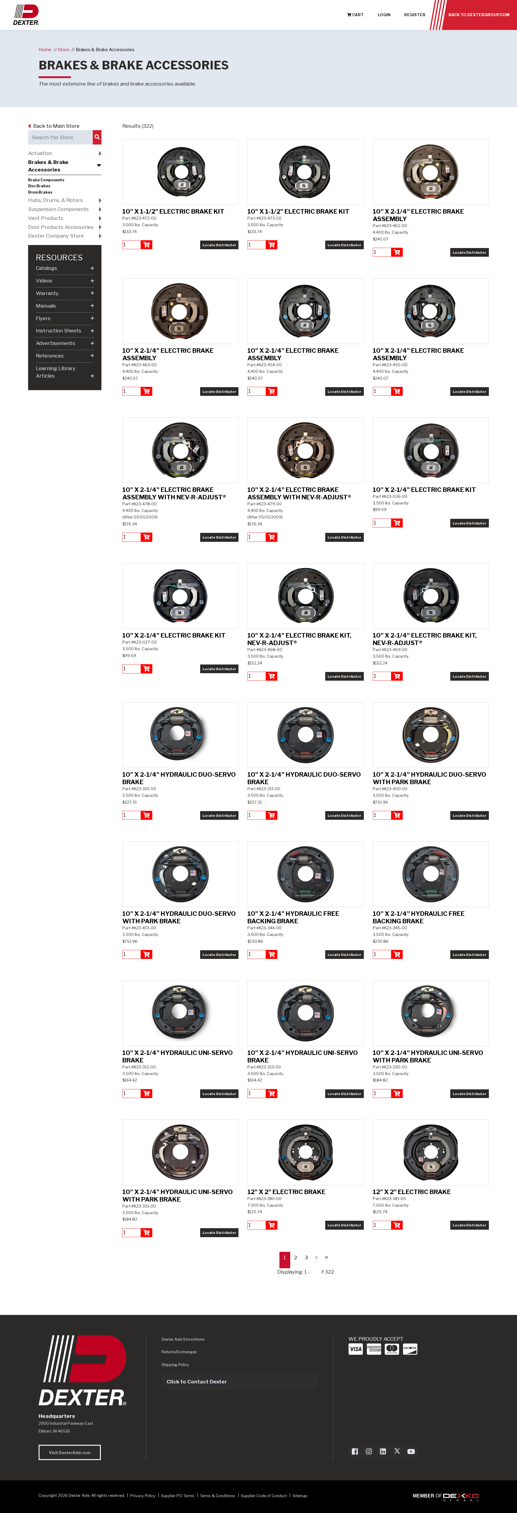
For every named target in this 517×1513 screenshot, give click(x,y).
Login (384, 15)
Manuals (46, 306)
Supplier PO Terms (177, 1495)
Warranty (47, 293)
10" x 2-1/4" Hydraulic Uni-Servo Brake (177, 1056)
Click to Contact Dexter (197, 1382)
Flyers (43, 318)
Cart (357, 15)
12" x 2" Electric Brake (286, 1192)
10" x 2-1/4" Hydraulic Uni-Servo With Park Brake (428, 1056)
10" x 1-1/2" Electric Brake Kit (173, 211)
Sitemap (300, 1495)
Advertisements (55, 343)
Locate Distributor (219, 245)
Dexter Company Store (56, 236)
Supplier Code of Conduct (264, 1495)
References (50, 356)
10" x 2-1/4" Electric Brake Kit (424, 489)
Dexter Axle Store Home (183, 1339)
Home (45, 49)
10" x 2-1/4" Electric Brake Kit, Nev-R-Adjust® (299, 639)
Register (414, 15)
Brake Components (46, 180)
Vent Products (45, 218)
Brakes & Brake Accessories (105, 49)
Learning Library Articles (55, 372)
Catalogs (46, 268)
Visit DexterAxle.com (69, 1452)
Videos (44, 281)
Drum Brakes (40, 192)
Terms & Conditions (217, 1495)
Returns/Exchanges (179, 1352)
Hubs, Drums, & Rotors (55, 200)
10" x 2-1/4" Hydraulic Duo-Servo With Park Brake (429, 778)
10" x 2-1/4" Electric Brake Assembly (418, 215)
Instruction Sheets (58, 331)
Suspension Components (58, 209)
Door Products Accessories (61, 227)
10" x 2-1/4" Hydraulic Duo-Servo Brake (179, 778)
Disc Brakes (39, 186)
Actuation (40, 153)
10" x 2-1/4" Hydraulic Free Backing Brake (293, 917)
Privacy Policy (143, 1495)
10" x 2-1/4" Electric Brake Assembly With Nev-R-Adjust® (174, 493)
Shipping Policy (175, 1365)
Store (63, 49)
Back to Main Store (56, 126)
